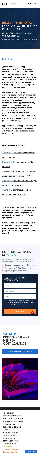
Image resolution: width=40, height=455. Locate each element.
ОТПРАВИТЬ (20, 311)
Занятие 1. (7, 153)
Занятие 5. (7, 190)
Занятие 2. (7, 162)
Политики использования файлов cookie (10, 449)
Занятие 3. (7, 171)
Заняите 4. (7, 180)
